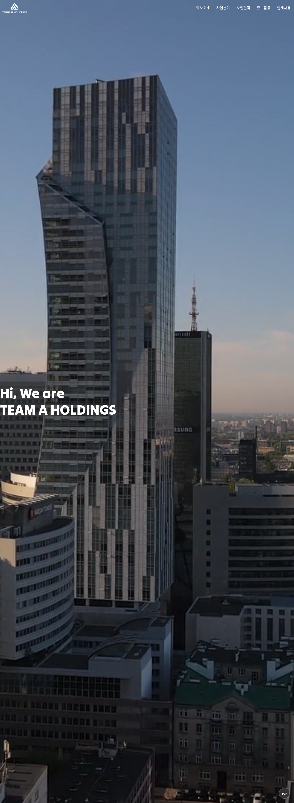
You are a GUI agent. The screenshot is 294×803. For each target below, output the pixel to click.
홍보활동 (264, 7)
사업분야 (223, 7)
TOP (284, 793)
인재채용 (284, 7)
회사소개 (203, 7)
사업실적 (243, 7)
